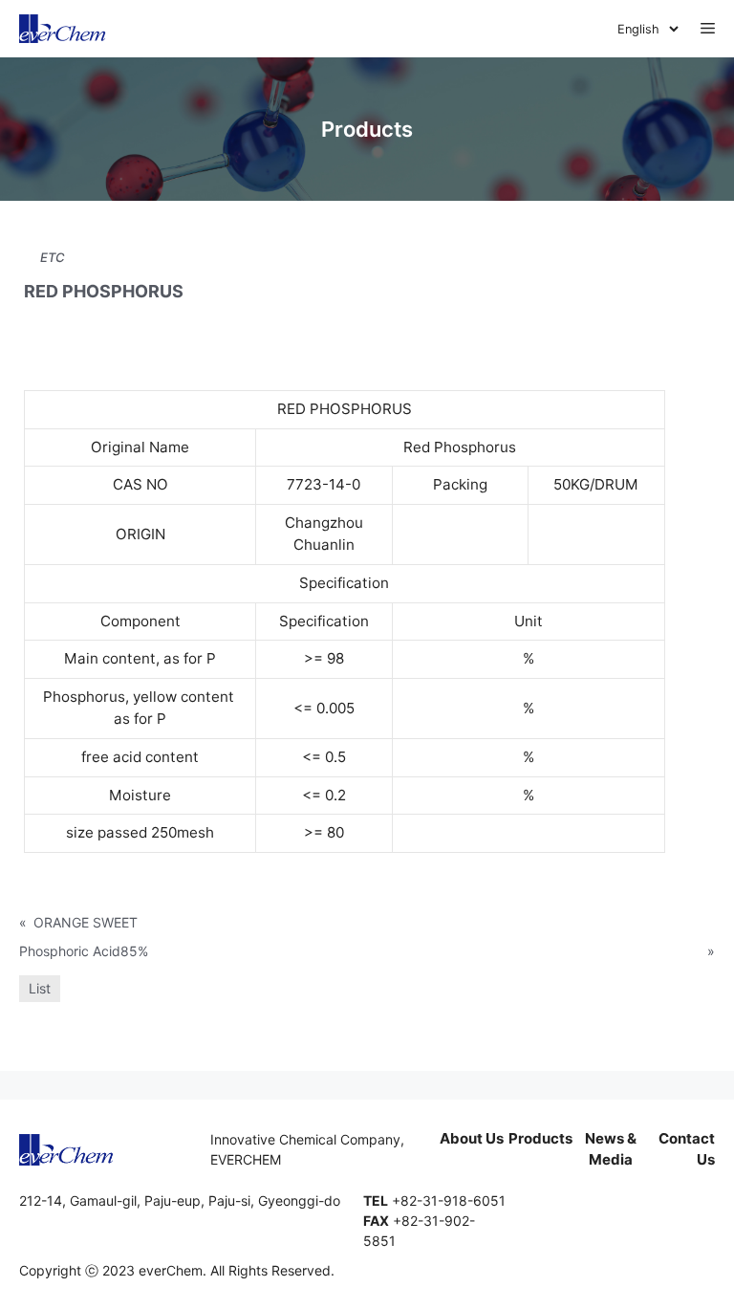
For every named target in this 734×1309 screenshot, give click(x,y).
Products (540, 1138)
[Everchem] (63, 29)
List (40, 988)
